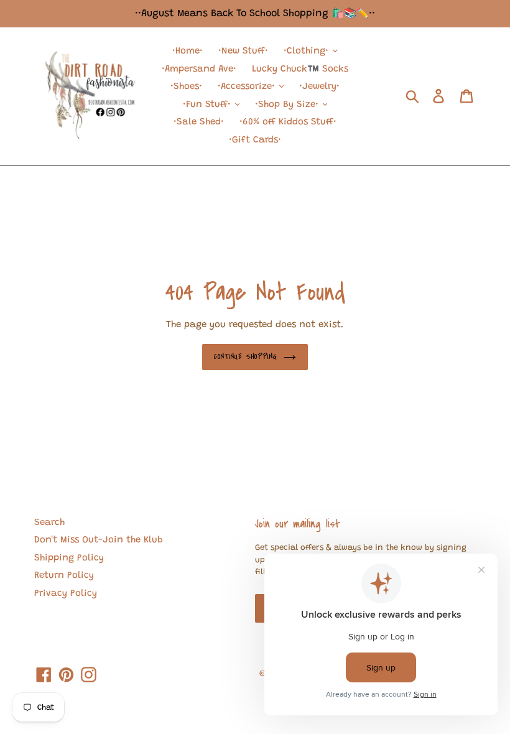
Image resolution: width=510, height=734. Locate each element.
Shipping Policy (69, 558)
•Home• (187, 51)
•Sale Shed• (199, 122)
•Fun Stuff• (208, 104)
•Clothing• (308, 51)
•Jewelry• (319, 86)
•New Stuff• (243, 51)
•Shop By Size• (288, 104)
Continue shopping (246, 356)
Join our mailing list (297, 523)
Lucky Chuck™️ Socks (300, 69)
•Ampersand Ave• (199, 69)
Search (49, 522)
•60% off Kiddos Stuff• (287, 122)
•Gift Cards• (255, 140)
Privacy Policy (65, 593)
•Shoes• (186, 86)
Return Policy (64, 575)
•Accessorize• (248, 86)
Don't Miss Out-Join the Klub (98, 540)
